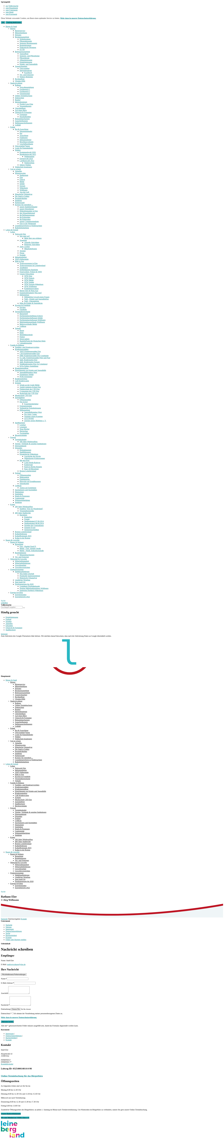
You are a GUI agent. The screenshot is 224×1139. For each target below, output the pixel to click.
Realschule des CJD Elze (29, 393)
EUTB (22, 50)
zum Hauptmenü (12, 8)
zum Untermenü (12, 10)
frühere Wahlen (25, 165)
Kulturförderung (21, 534)
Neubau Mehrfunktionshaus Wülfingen (34, 588)
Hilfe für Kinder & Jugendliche (31, 303)
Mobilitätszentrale (26, 335)
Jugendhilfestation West (28, 372)
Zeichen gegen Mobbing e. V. (35, 421)
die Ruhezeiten (25, 219)
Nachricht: (5, 1005)
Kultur (12, 504)
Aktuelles (18, 171)
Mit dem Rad (24, 460)
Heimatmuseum (25, 450)
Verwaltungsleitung (27, 87)
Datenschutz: (6, 1013)
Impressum (10, 929)
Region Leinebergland (28, 471)
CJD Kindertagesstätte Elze (30, 354)
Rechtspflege (19, 79)
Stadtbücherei (20, 423)
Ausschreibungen (21, 121)
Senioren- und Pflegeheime (30, 56)
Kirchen (23, 307)
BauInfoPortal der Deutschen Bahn (33, 341)
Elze (21, 177)
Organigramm (25, 94)
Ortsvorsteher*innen (22, 146)
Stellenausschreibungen (23, 123)
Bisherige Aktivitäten (32, 245)
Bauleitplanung (20, 553)
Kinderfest (28, 517)
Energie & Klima (16, 593)
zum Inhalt (9, 12)
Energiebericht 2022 (22, 597)
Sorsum (22, 186)
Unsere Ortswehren (27, 274)
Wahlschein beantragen (23, 167)
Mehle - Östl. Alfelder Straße (30, 549)
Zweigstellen (24, 433)
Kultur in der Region (22, 538)
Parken (22, 337)
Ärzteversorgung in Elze (29, 263)
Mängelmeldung (21, 33)
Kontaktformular (7, 1064)
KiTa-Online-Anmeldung (29, 366)
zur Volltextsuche (12, 6)
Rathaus (18, 85)
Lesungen (23, 427)
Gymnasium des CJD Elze (29, 391)
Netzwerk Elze (20, 234)
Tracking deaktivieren (13, 22)
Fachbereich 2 (25, 91)
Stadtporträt (24, 175)
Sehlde (22, 184)
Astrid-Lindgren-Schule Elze (30, 387)
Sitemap (9, 927)
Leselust (23, 425)
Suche (8, 933)
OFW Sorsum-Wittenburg (33, 284)
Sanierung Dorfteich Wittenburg (31, 590)
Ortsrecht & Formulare (23, 112)
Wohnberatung (25, 39)
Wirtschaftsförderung (22, 563)
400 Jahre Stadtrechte (23, 513)
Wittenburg (24, 188)
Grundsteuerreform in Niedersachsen (28, 226)
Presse (22, 253)
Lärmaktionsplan (26, 343)
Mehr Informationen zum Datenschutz (15, 638)
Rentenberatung (25, 45)
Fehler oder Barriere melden (16, 940)
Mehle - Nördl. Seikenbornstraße (32, 551)
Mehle (22, 182)
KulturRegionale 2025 (23, 536)
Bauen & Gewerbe (12, 540)
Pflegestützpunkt (26, 41)
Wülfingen (23, 190)
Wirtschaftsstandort (22, 561)
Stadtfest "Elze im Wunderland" (31, 509)
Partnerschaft (19, 203)
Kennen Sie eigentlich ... (24, 205)
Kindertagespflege (21, 368)
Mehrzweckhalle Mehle (28, 324)
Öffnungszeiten (25, 400)
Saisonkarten (24, 484)
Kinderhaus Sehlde (27, 375)
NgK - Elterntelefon (31, 301)
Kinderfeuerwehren (31, 289)
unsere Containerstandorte (29, 221)
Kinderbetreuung (26, 62)
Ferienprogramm (26, 406)
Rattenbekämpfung (22, 228)
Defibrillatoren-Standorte (29, 270)
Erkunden (18, 448)
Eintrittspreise (25, 479)
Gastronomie (19, 498)
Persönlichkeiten (21, 198)
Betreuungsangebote (22, 52)
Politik (12, 127)
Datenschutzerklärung (14, 931)
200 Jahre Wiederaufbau (28, 442)
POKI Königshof (26, 377)
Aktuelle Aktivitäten (31, 242)
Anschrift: (4, 993)
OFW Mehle (29, 280)
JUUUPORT (29, 419)
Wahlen (18, 150)
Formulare (23, 115)
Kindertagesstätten (21, 349)
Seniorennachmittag (31, 530)
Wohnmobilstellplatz (22, 500)
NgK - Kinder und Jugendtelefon (36, 299)
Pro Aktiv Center (30, 414)
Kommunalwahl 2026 (28, 152)
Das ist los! (24, 402)
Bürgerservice (20, 31)
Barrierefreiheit (11, 935)
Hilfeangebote (25, 410)
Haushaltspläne (25, 117)
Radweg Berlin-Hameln (33, 467)
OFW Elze (28, 276)
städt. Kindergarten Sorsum (30, 362)
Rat (21, 133)
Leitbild (18, 125)
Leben (12, 232)
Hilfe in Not (19, 261)
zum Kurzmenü (11, 14)
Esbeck (22, 180)
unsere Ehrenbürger (27, 209)
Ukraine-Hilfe (20, 81)
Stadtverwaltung (16, 83)
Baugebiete (19, 544)
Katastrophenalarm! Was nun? (31, 293)
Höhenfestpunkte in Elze (29, 211)
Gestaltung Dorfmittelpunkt (30, 586)
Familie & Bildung (17, 345)
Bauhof (17, 100)
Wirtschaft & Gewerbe (18, 559)
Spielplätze (19, 494)
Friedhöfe (23, 310)
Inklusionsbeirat (25, 140)
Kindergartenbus (21, 379)
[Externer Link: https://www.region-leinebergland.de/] (12, 1137)
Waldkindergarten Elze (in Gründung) (33, 364)
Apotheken (24, 268)
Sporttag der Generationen (34, 525)
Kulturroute (28, 465)
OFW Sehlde (29, 282)
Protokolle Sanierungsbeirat (30, 576)
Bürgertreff (24, 314)
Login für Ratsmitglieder (24, 148)
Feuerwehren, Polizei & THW (31, 272)
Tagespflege (24, 54)
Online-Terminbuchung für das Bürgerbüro (22, 1076)
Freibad (18, 473)
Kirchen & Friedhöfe (22, 305)
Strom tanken (24, 339)
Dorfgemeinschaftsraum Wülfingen (33, 320)
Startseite (4, 919)
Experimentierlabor (31, 404)
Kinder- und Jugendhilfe (29, 64)
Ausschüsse (24, 136)
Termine (23, 251)
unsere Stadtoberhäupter (28, 207)
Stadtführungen (25, 452)
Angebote (23, 240)
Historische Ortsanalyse (23, 194)
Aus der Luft (24, 192)
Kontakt (23, 255)
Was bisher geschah (27, 574)
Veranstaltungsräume (22, 312)
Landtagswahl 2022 (27, 161)
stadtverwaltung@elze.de (16, 964)
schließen (4, 603)
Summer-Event (29, 528)
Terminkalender (20, 440)
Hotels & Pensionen (22, 496)
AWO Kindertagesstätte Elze (30, 351)
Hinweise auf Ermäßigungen (30, 481)
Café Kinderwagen (22, 381)
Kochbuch (28, 73)
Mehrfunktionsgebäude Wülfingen (32, 322)
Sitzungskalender (26, 131)
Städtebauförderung (22, 572)
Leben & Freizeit (12, 230)
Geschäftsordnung (26, 144)
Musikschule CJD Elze (23, 395)
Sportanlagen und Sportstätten (26, 490)
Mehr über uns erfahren (33, 238)
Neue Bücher (24, 429)
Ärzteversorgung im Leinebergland (32, 265)
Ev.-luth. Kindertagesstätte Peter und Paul (35, 358)
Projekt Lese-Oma (26, 104)
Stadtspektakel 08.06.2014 (34, 523)
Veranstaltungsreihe (27, 511)
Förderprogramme (17, 569)
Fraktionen (24, 138)
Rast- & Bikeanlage (31, 469)
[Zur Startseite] (59, 674)
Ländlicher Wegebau (22, 580)
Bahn (22, 333)
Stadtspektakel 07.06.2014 (34, 521)
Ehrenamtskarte (20, 446)
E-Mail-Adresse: (7, 983)
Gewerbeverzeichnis (22, 567)
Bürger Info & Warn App (29, 291)
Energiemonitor (20, 595)
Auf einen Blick (21, 110)
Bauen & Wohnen (17, 542)
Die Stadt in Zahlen (22, 196)
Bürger (12, 29)
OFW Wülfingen (30, 286)
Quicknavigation (14, 919)
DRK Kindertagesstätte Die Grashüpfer (34, 356)
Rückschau (24, 431)
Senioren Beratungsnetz (28, 43)
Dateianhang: (6, 1009)
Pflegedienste (24, 58)
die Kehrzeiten (25, 217)
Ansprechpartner (21, 66)
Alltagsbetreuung (26, 60)
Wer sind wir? (25, 236)
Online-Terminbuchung (23, 96)
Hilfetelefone (24, 295)
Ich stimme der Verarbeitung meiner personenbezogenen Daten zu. (38, 1013)
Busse (22, 330)
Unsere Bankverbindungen (11, 1114)
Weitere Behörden (26, 77)
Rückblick (23, 515)
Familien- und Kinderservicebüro (27, 347)
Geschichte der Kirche (32, 456)
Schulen (18, 383)
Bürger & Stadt (11, 26)
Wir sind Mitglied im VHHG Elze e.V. (15, 1118)
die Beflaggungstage (27, 215)
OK (3, 22)
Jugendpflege (20, 398)
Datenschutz (19, 98)
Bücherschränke (21, 435)
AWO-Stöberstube (22, 259)
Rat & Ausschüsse (21, 129)
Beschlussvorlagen (26, 142)
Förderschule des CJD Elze (30, 389)
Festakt (27, 519)
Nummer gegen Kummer (33, 416)
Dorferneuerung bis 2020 (24, 584)
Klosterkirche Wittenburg (29, 454)
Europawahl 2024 (26, 159)
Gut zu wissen (15, 169)
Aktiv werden (25, 247)
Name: (4, 979)
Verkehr (18, 328)
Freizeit (13, 437)
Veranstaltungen (25, 106)
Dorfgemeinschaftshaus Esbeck (31, 316)
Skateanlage (19, 492)
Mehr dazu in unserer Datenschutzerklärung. (78, 18)
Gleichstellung (20, 108)
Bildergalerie (24, 477)
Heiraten (18, 35)
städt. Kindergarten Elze (28, 360)
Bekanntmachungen (22, 119)
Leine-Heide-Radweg (32, 463)
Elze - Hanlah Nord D (28, 546)
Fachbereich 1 (25, 89)
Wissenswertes (20, 173)
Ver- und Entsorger (27, 75)
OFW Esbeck (29, 278)
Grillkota (23, 326)
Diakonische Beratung (28, 47)
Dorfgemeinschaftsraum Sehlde (31, 318)
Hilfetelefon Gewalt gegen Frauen (36, 297)
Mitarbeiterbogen (30, 249)
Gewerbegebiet (20, 565)
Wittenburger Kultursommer (34, 458)
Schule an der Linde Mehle (30, 385)
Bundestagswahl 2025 (28, 154)
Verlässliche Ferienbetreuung (30, 408)
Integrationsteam (26, 71)
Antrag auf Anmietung (28, 488)
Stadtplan (18, 201)
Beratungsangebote (22, 37)
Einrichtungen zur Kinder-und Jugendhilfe (30, 370)
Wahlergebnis (29, 156)
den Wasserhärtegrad (27, 213)
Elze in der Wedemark (28, 224)
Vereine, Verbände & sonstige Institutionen (30, 444)
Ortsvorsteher (25, 68)
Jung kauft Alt (20, 582)
